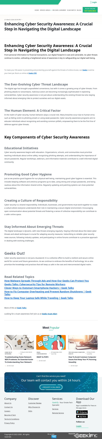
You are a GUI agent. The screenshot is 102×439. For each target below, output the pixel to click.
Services (55, 409)
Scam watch (71, 10)
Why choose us (34, 407)
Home (37, 10)
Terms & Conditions (11, 419)
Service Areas (45, 10)
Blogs (79, 10)
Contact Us (8, 407)
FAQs (30, 411)
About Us (7, 403)
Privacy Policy (9, 423)
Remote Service (58, 413)
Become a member (59, 10)
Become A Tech (10, 415)
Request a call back (51, 387)
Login (94, 2)
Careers (7, 411)
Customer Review (34, 403)
